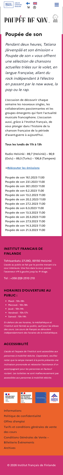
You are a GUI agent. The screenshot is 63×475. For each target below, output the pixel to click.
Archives (10, 27)
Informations (12, 411)
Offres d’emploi (14, 421)
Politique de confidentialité (22, 416)
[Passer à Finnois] (28, 3)
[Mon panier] (28, 7)
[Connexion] (34, 7)
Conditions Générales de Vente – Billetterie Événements (26, 440)
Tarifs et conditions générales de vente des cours (30, 429)
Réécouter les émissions (23, 168)
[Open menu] (56, 4)
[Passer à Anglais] (35, 3)
